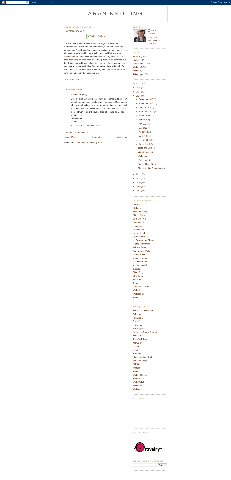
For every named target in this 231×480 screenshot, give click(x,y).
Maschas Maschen (141, 258)
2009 (138, 186)
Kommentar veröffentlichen (76, 132)
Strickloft (137, 279)
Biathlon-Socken (145, 152)
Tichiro (136, 283)
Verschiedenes (139, 63)
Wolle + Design (140, 375)
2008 (138, 191)
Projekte (77, 79)
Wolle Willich (138, 382)
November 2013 (146, 103)
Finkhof (136, 321)
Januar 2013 (144, 144)
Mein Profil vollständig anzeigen (154, 41)
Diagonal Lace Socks (147, 164)
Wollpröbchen (144, 156)
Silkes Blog (138, 272)
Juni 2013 (143, 124)
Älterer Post (122, 137)
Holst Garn (138, 335)
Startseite (96, 137)
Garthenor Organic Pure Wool (146, 332)
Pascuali (137, 353)
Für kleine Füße (145, 160)
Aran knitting (115, 13)
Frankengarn (138, 328)
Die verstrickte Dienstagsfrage (151, 168)
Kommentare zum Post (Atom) (88, 142)
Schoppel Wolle (140, 361)
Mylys (135, 350)
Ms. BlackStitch (140, 261)
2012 (138, 174)
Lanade (136, 346)
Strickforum (138, 276)
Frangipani (137, 325)
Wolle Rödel (138, 378)
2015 (138, 88)
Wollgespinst (138, 294)
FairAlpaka (138, 318)
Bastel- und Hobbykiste (143, 310)
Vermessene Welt (141, 286)
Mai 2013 (143, 128)
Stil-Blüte (137, 364)
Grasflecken (138, 229)
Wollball (136, 290)
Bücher (136, 60)
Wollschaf (137, 67)
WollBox (136, 368)
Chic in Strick (139, 215)
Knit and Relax (139, 247)
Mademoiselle (139, 254)
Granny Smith (139, 233)
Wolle (135, 71)
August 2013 (145, 115)
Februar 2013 (145, 140)
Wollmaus (137, 386)
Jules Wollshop (140, 339)
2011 (138, 178)
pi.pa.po (136, 269)
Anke (153, 30)
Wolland (136, 371)
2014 (138, 92)
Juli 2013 (143, 120)
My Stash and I (140, 265)
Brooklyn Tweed (140, 212)
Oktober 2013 (145, 107)
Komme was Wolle (141, 251)
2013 (138, 96)
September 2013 (146, 111)
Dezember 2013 (146, 99)
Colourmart (138, 314)
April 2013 (143, 132)
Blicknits (137, 208)
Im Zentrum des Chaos (143, 240)
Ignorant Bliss (139, 237)
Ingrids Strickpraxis (141, 244)
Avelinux (137, 204)
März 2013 (144, 136)
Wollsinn (136, 389)
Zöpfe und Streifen (146, 148)
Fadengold (137, 226)
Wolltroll (136, 297)
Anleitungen (138, 74)
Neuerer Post (70, 137)
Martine (74, 94)
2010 (138, 182)
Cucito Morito (139, 222)
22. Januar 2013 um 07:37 (86, 126)
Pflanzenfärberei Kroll (142, 357)
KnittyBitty (137, 343)
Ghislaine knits (139, 219)
